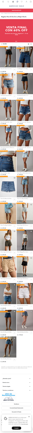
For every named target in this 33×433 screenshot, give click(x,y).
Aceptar (16, 428)
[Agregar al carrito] (14, 69)
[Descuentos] (17, 2)
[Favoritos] (21, 2)
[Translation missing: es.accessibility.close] (29, 417)
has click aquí (24, 424)
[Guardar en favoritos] (14, 48)
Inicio (2, 13)
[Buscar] (8, 2)
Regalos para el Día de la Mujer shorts (12, 13)
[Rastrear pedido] (13, 1)
